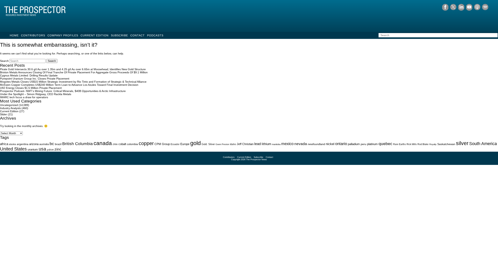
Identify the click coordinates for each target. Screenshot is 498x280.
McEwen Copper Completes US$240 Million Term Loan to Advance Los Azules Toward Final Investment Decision (69, 84)
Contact (137, 35)
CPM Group (162, 144)
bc (52, 143)
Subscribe (119, 35)
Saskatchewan (446, 144)
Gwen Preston (222, 144)
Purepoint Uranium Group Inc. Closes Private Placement (34, 78)
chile (115, 144)
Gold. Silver (208, 144)
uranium (33, 149)
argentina (22, 144)
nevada (300, 144)
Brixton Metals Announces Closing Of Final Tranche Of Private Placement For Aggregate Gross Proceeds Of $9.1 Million (74, 72)
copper (146, 143)
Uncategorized (9, 105)
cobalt (122, 144)
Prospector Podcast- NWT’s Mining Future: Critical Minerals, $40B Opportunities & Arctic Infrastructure (63, 91)
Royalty (433, 144)
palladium (354, 144)
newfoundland (316, 144)
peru (363, 144)
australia (44, 144)
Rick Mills (412, 144)
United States (13, 148)
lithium (266, 144)
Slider (3, 114)
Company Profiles (62, 35)
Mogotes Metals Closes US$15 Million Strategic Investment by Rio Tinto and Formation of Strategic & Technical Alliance (73, 81)
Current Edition (95, 35)
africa (4, 144)
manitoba (276, 144)
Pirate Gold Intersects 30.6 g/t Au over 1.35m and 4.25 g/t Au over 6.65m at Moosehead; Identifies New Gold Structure (73, 69)
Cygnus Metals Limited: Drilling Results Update (29, 75)
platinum (372, 144)
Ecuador (175, 144)
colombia (132, 144)
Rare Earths (399, 144)
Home (14, 35)
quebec (385, 143)
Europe (184, 144)
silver (462, 143)
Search (4, 60)
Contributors (33, 35)
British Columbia (77, 143)
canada (103, 143)
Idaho (233, 144)
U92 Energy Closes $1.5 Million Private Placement (31, 87)
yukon (50, 149)
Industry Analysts (10, 108)
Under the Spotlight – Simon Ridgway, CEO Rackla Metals (35, 94)
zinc (57, 149)
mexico (287, 144)
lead (257, 144)
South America (483, 143)
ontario (341, 144)
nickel (330, 144)
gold (195, 143)
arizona (34, 144)
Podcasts (155, 35)
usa (42, 148)
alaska (12, 144)
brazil (58, 144)
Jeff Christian (245, 144)
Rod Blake (423, 144)
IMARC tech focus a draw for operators (24, 97)
